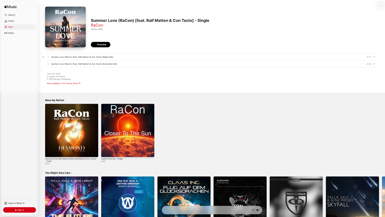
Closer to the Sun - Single (113, 105)
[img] (10, 7)
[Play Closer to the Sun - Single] (105, 153)
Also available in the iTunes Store (62, 83)
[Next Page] (382, 203)
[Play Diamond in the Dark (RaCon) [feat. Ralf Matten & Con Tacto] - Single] (49, 153)
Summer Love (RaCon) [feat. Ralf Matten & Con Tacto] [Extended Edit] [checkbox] (84, 64)
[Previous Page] (42, 203)
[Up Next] (253, 210)
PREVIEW (367, 57)
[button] (19, 14)
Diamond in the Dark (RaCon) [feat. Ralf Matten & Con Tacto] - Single (70, 106)
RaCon (97, 25)
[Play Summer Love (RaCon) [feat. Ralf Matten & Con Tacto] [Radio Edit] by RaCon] (48, 57)
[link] (58, 173)
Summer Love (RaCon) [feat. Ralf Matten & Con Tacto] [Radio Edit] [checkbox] (82, 57)
